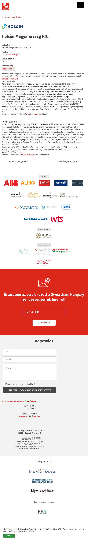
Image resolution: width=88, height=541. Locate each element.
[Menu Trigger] (80, 5)
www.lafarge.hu (34, 114)
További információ (10, 79)
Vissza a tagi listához (13, 17)
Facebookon (23, 416)
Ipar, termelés (8, 69)
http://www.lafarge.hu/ (11, 54)
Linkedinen (36, 416)
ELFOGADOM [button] (9, 536)
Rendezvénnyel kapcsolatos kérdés (21, 384)
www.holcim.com (27, 155)
